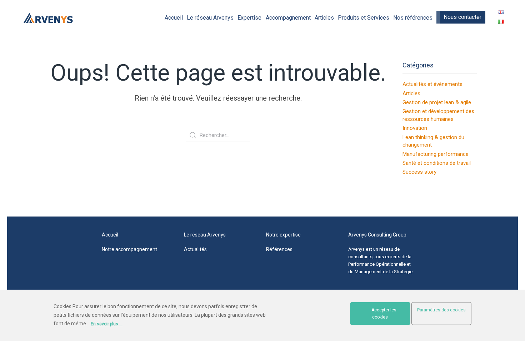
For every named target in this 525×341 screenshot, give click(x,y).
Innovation (414, 128)
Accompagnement (288, 17)
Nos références (412, 17)
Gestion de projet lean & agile (436, 102)
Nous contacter (462, 17)
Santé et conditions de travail (436, 163)
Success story (419, 172)
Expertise (249, 17)
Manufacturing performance (435, 154)
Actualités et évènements (432, 84)
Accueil (174, 17)
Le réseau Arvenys (210, 17)
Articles (324, 17)
